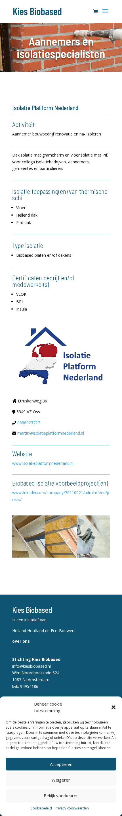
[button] (113, 707)
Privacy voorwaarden (72, 808)
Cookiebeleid (41, 808)
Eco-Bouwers (63, 630)
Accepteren (61, 764)
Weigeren (61, 780)
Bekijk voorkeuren (61, 795)
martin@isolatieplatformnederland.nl (50, 433)
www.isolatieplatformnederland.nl (42, 463)
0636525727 (28, 422)
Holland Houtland (28, 630)
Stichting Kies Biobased (36, 659)
